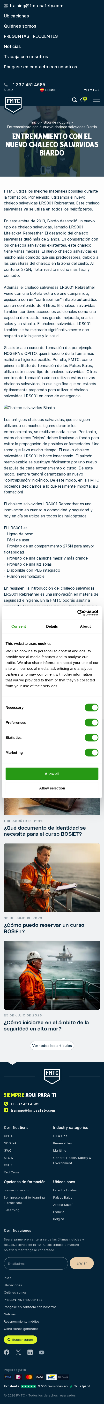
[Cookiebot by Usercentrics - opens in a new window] (77, 613)
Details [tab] (52, 626)
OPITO (9, 1136)
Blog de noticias (57, 122)
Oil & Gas (60, 1136)
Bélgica (58, 1219)
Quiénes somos (20, 26)
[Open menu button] (96, 100)
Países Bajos (62, 1197)
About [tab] (85, 626)
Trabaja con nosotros (26, 56)
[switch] (91, 722)
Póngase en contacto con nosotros (40, 66)
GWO (8, 1150)
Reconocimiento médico (21, 1321)
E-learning (11, 1210)
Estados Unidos (65, 1190)
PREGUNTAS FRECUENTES (31, 36)
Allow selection (52, 788)
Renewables (62, 1143)
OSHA (8, 1165)
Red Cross (12, 1172)
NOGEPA (10, 1143)
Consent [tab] (18, 626)
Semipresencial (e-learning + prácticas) (24, 1200)
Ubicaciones (16, 15)
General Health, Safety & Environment (72, 1160)
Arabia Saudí (62, 1205)
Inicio (35, 122)
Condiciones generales (21, 1329)
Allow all (52, 774)
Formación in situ (16, 1190)
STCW (8, 1158)
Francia (58, 1212)
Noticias (12, 46)
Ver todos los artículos (52, 1045)
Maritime (59, 1150)
